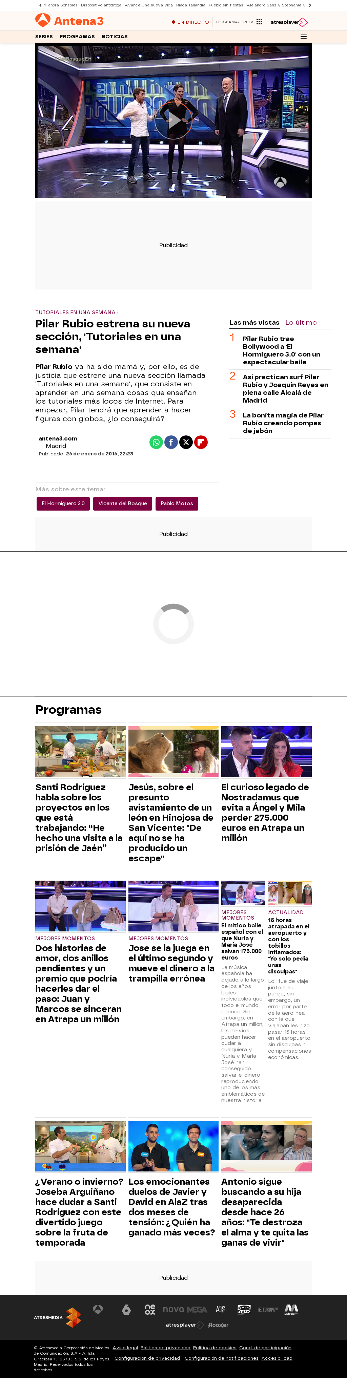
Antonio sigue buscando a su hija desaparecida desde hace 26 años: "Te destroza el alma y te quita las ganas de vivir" (265, 1212)
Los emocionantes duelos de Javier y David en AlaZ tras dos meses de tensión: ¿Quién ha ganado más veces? (171, 1207)
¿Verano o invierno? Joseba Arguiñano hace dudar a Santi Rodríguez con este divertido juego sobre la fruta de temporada (79, 1212)
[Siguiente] (308, 5)
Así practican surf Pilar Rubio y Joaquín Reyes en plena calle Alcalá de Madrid (285, 388)
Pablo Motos (177, 504)
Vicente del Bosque (122, 504)
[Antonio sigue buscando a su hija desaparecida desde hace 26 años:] (266, 1147)
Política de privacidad (165, 1347)
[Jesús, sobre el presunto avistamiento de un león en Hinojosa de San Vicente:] (173, 752)
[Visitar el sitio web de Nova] (173, 1310)
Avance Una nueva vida (149, 5)
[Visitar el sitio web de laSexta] (126, 1310)
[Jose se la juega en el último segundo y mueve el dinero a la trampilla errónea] (173, 907)
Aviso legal (125, 1347)
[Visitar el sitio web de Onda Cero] (244, 1310)
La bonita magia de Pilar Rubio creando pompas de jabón (283, 423)
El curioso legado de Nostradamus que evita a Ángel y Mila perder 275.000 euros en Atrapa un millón (265, 812)
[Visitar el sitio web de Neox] (150, 1310)
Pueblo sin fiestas (226, 5)
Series (44, 37)
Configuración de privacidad (147, 1358)
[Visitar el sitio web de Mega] (197, 1310)
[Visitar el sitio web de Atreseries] (221, 1310)
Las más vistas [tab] (254, 322)
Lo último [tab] (301, 322)
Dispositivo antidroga (101, 5)
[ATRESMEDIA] (57, 1317)
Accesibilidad (276, 1358)
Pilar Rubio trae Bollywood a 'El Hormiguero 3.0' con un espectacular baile (281, 350)
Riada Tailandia (190, 5)
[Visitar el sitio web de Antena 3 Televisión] (103, 1310)
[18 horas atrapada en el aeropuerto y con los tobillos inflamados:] (290, 894)
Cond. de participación (265, 1347)
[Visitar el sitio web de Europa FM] (268, 1310)
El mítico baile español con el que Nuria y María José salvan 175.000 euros (242, 941)
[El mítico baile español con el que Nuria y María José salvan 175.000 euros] (243, 894)
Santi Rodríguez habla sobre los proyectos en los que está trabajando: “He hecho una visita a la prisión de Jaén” (79, 817)
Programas (77, 37)
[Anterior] (38, 5)
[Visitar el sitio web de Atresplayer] (185, 1325)
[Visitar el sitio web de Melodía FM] (291, 1310)
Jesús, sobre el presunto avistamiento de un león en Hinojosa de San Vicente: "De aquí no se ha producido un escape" (170, 822)
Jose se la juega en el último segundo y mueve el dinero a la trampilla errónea (171, 963)
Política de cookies (215, 1347)
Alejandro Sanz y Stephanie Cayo (280, 5)
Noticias (115, 37)
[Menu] (303, 36)
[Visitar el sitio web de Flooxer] (218, 1325)
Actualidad (286, 913)
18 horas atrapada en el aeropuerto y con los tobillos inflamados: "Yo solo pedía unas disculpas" (288, 946)
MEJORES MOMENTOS (65, 939)
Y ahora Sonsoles (61, 5)
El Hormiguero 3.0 (63, 504)
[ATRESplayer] (289, 22)
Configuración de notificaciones (222, 1358)
